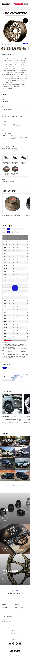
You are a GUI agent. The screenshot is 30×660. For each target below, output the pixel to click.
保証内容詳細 (5, 621)
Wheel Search (19, 3)
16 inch (13, 229)
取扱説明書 (5, 619)
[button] (26, 191)
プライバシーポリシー (7, 616)
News (4, 611)
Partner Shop (19, 607)
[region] (15, 288)
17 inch (17, 229)
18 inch (22, 229)
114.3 (17, 232)
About (17, 604)
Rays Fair (17, 611)
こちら (18, 634)
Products (5, 604)
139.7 (12, 232)
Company (5, 607)
